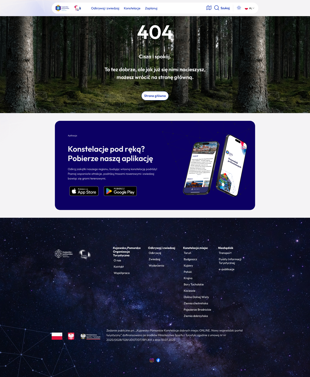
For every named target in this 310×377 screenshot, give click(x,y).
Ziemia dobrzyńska (196, 316)
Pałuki (188, 272)
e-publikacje (226, 269)
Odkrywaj (155, 253)
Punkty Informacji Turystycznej (230, 261)
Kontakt (119, 266)
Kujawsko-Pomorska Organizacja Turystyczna (127, 251)
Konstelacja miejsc (195, 248)
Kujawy (188, 265)
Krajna (188, 278)
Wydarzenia (156, 265)
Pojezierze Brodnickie (197, 309)
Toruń (187, 253)
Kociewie (189, 291)
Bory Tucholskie (194, 284)
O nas (117, 260)
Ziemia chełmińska (196, 303)
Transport (225, 253)
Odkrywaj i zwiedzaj (161, 248)
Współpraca (121, 273)
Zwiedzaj (154, 259)
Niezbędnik (225, 248)
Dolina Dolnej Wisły (196, 297)
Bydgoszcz (190, 259)
